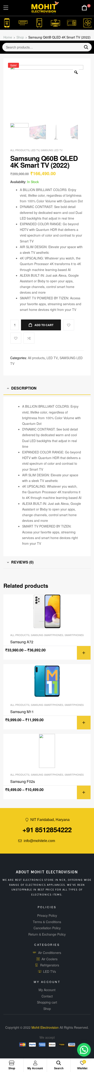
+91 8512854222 (47, 829)
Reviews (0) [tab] (22, 562)
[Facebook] (59, 841)
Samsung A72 (21, 641)
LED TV (35, 150)
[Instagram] (76, 841)
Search (84, 47)
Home (7, 37)
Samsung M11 (22, 711)
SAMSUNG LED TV (52, 150)
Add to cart (43, 325)
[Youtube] (68, 841)
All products (19, 150)
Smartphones (74, 635)
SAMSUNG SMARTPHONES (47, 635)
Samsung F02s (22, 781)
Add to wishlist (15, 338)
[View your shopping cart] (84, 8)
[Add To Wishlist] (68, 324)
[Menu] (5, 8)
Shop (20, 37)
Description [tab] (24, 388)
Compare (29, 338)
